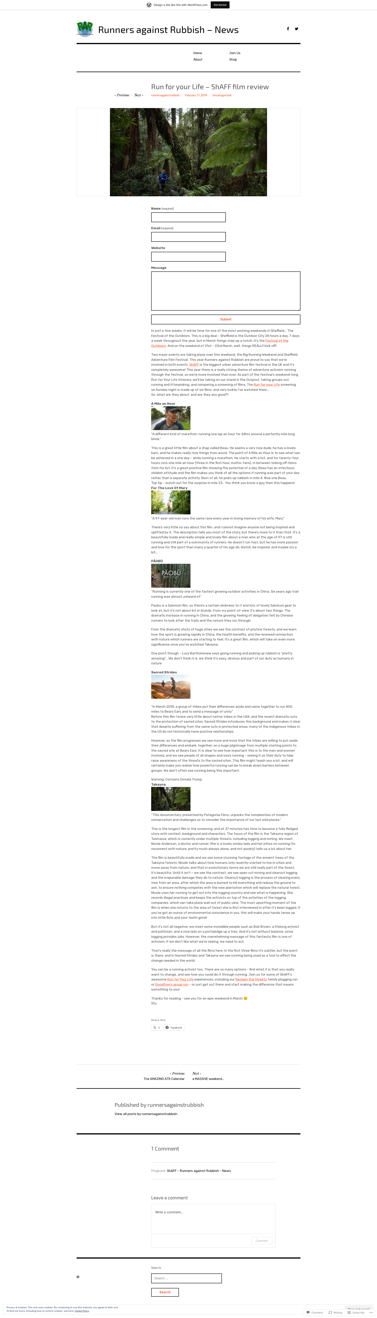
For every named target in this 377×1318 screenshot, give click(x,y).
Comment (262, 1240)
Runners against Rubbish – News (168, 29)
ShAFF (194, 365)
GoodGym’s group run (171, 984)
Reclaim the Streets (251, 979)
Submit (226, 319)
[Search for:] (186, 1278)
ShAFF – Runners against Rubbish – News (199, 1171)
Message (159, 268)
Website (158, 248)
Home (197, 53)
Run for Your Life (180, 979)
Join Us (234, 53)
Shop (233, 59)
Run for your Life (267, 385)
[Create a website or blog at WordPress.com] (78, 1277)
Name (162, 208)
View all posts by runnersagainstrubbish (146, 1114)
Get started (220, 4)
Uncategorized (221, 95)
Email (162, 228)
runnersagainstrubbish (165, 95)
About (197, 59)
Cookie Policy (82, 1311)
